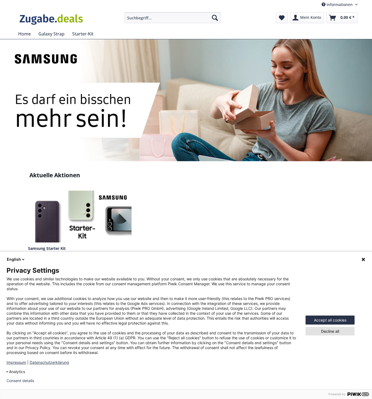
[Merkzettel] (282, 17)
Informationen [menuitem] (339, 4)
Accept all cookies (330, 320)
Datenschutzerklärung (49, 362)
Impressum (16, 362)
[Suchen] (215, 17)
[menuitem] (172, 17)
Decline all (330, 331)
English (14, 259)
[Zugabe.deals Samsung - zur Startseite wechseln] (51, 19)
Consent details (20, 381)
